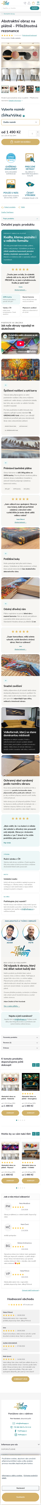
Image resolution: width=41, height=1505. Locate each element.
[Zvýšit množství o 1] (38, 132)
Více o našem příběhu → (12, 1006)
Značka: (7, 212)
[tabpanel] (10, 1093)
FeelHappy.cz (22, 1431)
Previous (34, 1065)
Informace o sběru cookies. (12, 1475)
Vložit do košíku (22, 142)
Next (38, 1065)
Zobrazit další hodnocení (30, 1290)
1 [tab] (16, 1120)
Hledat (35, 8)
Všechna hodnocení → (20, 290)
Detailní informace (15, 101)
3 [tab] (20, 1120)
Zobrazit (10, 1113)
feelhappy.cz (22, 1435)
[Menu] (38, 3)
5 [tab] (24, 1120)
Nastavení (21, 1488)
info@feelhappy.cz (27, 909)
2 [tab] (18, 1120)
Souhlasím (20, 1497)
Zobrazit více (20, 1379)
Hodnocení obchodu (20, 1299)
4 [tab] (22, 1120)
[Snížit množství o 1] (38, 135)
